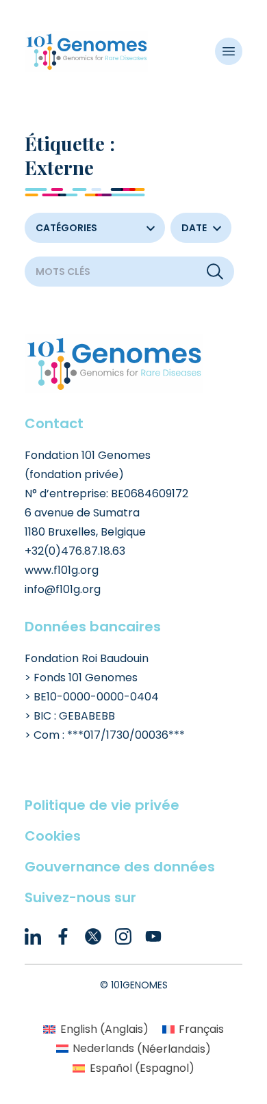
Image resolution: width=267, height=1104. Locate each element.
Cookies (53, 835)
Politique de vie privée (102, 805)
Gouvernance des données (120, 866)
